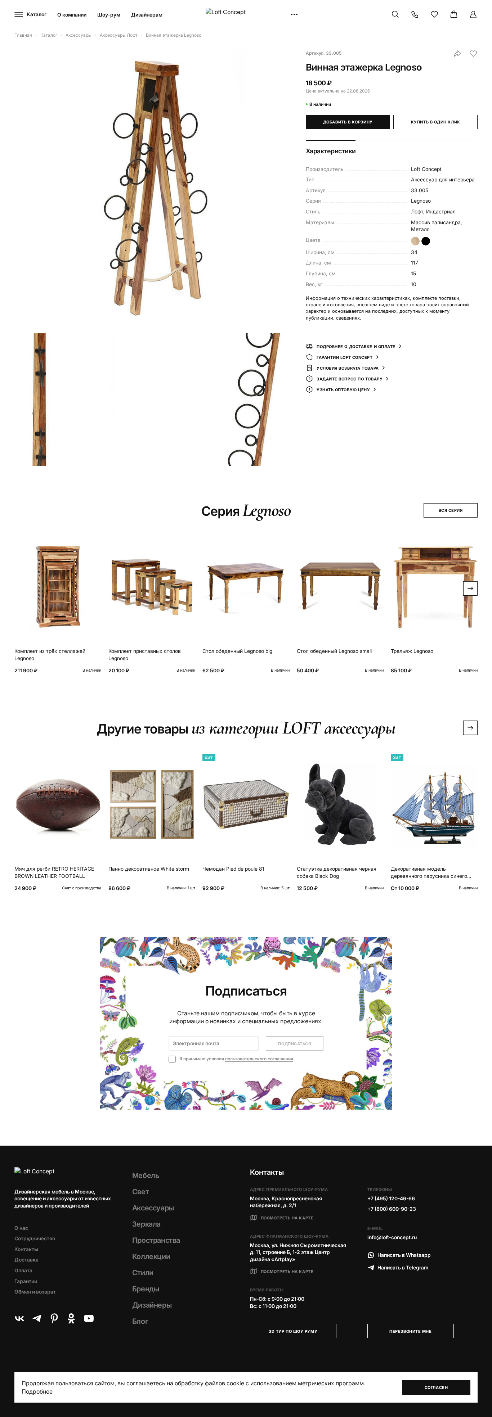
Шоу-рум (108, 15)
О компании (71, 15)
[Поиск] (395, 14)
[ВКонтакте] (19, 1318)
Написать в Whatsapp (404, 1255)
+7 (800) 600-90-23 (391, 1209)
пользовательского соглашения (259, 1058)
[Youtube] (89, 1318)
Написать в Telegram (403, 1267)
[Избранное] (434, 14)
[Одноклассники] (71, 1318)
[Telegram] (37, 1318)
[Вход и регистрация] (473, 14)
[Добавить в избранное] (473, 53)
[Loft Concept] (246, 14)
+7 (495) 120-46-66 (391, 1198)
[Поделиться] (457, 53)
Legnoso (421, 201)
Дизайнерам (146, 15)
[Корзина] (453, 14)
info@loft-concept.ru (392, 1237)
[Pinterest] (54, 1318)
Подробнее (37, 1391)
